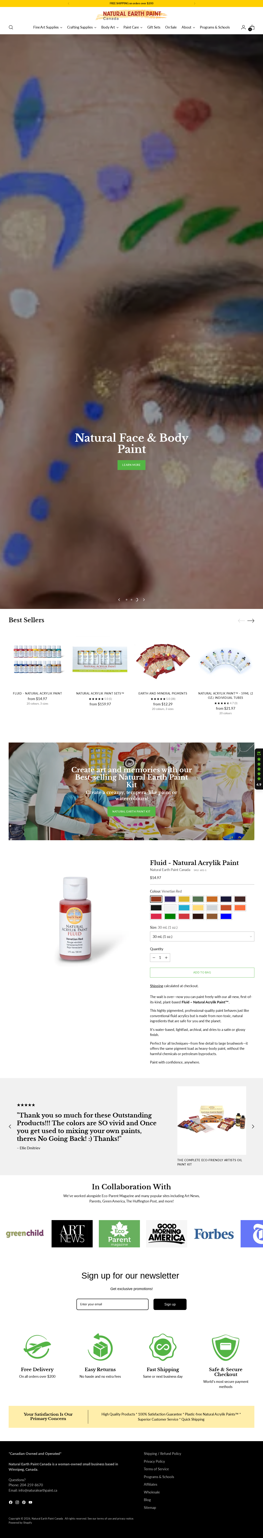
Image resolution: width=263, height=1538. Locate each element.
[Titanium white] (170, 1179)
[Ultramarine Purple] (170, 1170)
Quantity (156, 1220)
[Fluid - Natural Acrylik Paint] (37, 930)
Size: (164, 1198)
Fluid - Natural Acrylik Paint (37, 964)
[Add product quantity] (166, 1229)
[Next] (194, 3)
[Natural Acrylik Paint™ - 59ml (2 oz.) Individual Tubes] (225, 930)
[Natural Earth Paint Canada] (131, 14)
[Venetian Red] (156, 1170)
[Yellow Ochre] (212, 1170)
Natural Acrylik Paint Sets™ (100, 964)
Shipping (156, 1257)
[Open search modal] (11, 27)
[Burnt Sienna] (240, 1170)
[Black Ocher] (156, 1179)
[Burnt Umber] (198, 1187)
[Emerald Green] (198, 1170)
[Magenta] (156, 1187)
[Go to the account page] (243, 27)
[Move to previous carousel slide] (119, 871)
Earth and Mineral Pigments (162, 964)
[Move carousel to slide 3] (136, 871)
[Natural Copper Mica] (226, 1179)
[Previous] (68, 3)
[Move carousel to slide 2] (131, 871)
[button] (259, 769)
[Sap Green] (170, 1187)
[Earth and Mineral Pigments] (163, 930)
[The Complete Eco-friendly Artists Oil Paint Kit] (211, 1392)
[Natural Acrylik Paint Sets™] (100, 930)
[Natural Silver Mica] (212, 1179)
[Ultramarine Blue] (226, 1170)
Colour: (166, 1162)
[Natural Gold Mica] (198, 1179)
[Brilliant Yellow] (184, 1170)
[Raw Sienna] (212, 1187)
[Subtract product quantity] (154, 1229)
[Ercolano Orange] (240, 1179)
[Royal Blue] (226, 1187)
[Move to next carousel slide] (143, 871)
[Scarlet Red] (184, 1187)
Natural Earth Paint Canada (170, 1141)
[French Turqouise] (184, 1179)
